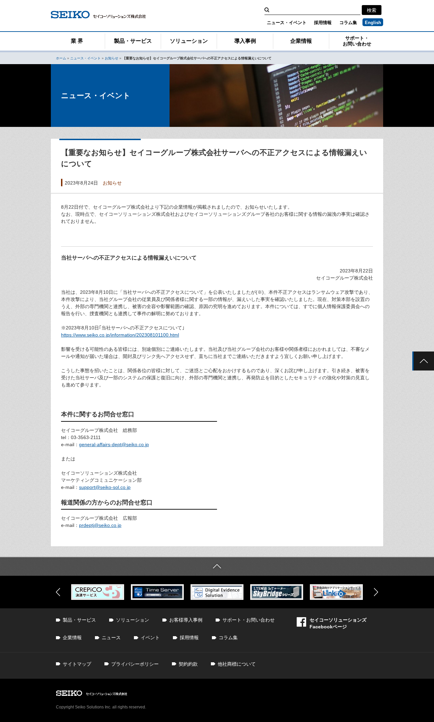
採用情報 (323, 22)
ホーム (61, 58)
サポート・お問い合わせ (357, 40)
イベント (150, 637)
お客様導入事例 (185, 620)
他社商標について (237, 664)
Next (376, 592)
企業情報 (301, 41)
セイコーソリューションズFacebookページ (338, 623)
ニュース (111, 637)
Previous (58, 592)
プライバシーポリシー (135, 664)
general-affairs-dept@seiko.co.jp (114, 444)
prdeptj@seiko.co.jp (100, 525)
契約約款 (188, 664)
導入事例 (245, 41)
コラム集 (348, 22)
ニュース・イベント (287, 22)
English (373, 22)
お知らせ (111, 58)
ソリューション (189, 41)
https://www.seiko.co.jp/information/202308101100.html (120, 335)
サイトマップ (77, 664)
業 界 (77, 41)
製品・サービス (133, 41)
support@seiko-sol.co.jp (105, 487)
